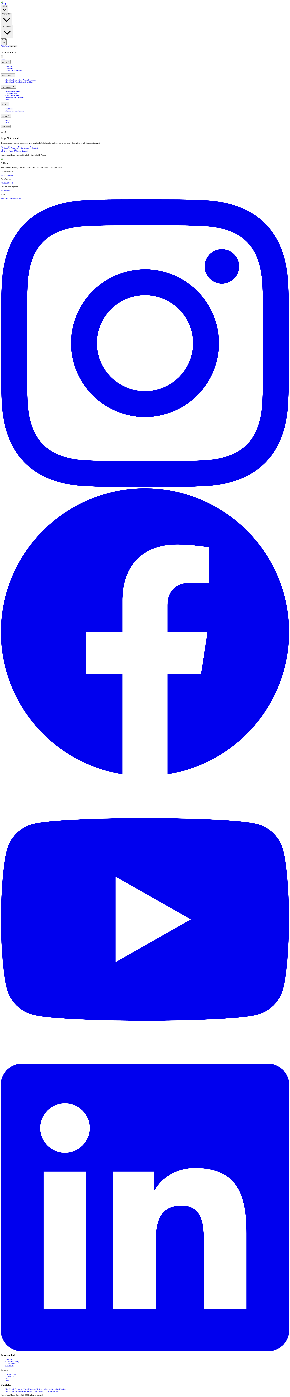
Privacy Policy (10, 1364)
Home (3, 59)
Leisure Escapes (11, 93)
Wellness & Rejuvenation (14, 97)
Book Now (13, 46)
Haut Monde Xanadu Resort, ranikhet (18, 82)
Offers (3, 46)
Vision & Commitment (13, 70)
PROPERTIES (6, 14)
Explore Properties (22, 151)
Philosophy (9, 68)
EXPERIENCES (7, 26)
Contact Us (9, 1366)
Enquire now (6, 126)
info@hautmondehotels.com (11, 198)
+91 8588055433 (7, 191)
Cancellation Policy (12, 1362)
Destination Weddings (13, 91)
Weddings (9, 109)
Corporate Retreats (12, 95)
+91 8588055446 (7, 175)
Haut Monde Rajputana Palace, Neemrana (20, 80)
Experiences (9, 1376)
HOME (3, 4)
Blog (7, 46)
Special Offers (10, 1374)
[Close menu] (2, 57)
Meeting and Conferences (14, 111)
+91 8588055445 (7, 183)
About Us (8, 66)
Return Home (8, 151)
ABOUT (4, 6)
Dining (7, 99)
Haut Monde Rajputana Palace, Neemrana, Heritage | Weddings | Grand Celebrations (35, 1389)
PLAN (4, 39)
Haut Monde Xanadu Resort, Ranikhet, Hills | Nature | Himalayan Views (31, 1391)
